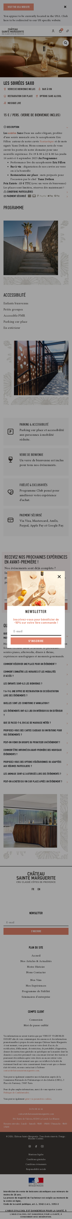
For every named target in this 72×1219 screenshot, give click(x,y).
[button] (59, 577)
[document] (36, 609)
